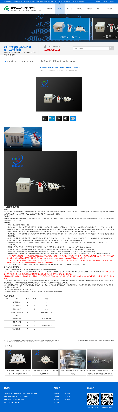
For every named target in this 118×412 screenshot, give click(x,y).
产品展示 (59, 9)
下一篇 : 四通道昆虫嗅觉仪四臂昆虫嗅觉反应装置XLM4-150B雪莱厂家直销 (96, 340)
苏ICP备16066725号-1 (15, 402)
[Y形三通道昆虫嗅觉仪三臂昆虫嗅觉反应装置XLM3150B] (45, 368)
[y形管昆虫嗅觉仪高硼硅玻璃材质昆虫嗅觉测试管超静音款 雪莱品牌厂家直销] (100, 368)
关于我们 (69, 9)
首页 (16, 61)
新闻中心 (79, 9)
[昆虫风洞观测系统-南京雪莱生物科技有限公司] (73, 368)
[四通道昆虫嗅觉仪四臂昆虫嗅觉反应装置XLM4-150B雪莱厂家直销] (18, 368)
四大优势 (109, 9)
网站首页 (49, 9)
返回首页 (98, 1)
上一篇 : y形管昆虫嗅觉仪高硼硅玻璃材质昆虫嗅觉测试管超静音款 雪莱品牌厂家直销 (31, 341)
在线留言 (105, 1)
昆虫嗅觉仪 (30, 61)
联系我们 (112, 1)
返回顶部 (56, 393)
